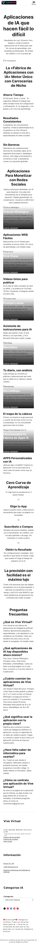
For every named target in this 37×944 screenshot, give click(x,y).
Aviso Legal (8, 841)
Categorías (8, 896)
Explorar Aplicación (10, 451)
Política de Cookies (11, 839)
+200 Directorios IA (11, 867)
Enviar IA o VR (9, 863)
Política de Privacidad (12, 837)
